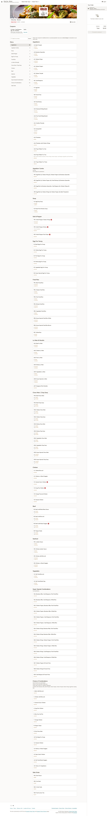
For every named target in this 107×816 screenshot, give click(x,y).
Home (11, 808)
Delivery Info (20, 808)
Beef (20, 71)
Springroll (75, 812)
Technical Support (55, 808)
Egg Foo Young (20, 56)
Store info (73, 22)
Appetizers (20, 45)
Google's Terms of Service (42, 811)
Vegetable (20, 77)
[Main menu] (2, 2)
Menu (15, 808)
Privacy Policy (61, 808)
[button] (55, 47)
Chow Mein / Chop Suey (20, 65)
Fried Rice (20, 59)
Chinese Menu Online (73, 811)
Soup (20, 50)
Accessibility (74, 808)
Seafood (20, 74)
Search (29, 38)
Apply (25, 29)
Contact (33, 808)
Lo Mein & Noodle (20, 62)
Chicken (20, 68)
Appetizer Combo (20, 48)
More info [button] (25, 32)
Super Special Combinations (20, 79)
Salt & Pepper (20, 53)
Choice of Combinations (20, 82)
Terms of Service (68, 808)
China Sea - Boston (8, 1)
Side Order (20, 85)
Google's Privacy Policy (30, 811)
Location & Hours (27, 808)
